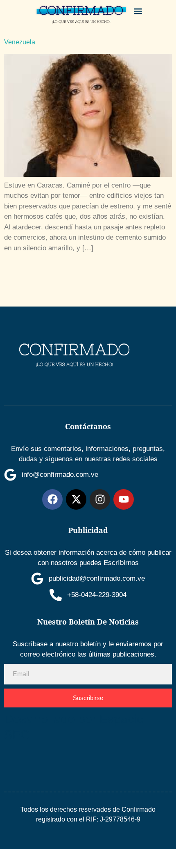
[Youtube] (123, 499)
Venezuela (19, 42)
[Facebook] (52, 499)
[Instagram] (100, 499)
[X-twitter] (76, 499)
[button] (138, 11)
